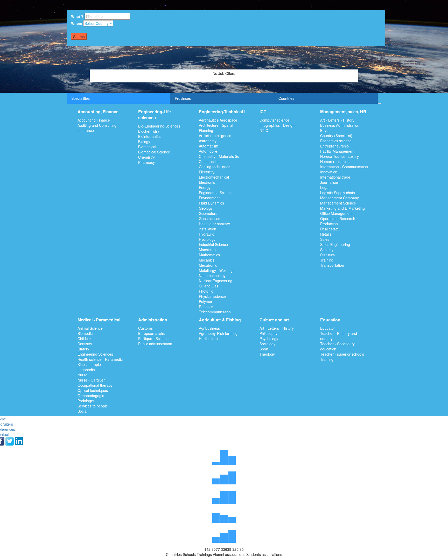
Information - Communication (344, 166)
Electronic (207, 182)
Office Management (336, 213)
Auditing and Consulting (97, 125)
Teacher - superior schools (342, 354)
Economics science (336, 140)
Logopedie (86, 369)
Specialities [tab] (80, 98)
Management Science (338, 203)
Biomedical (147, 146)
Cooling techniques (214, 166)
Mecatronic (208, 265)
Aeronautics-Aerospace (218, 120)
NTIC (264, 130)
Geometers (208, 213)
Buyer (325, 130)
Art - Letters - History (337, 120)
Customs (145, 328)
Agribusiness (209, 328)
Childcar (84, 338)
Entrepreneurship (334, 146)
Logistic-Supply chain (337, 192)
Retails (325, 234)
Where (76, 23)
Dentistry (85, 343)
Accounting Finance (94, 120)
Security (326, 249)
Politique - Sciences (154, 338)
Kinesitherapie (89, 364)
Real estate (329, 228)
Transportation (332, 265)
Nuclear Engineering (215, 280)
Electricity (206, 171)
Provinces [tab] (183, 98)
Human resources (334, 161)
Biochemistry (148, 131)
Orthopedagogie (91, 395)
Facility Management (337, 151)
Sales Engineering (335, 244)
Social (82, 411)
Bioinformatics (149, 136)
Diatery (83, 348)
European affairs (151, 333)
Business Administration (339, 125)
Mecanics (206, 260)
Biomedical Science (154, 151)
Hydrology (207, 239)
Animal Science (90, 328)
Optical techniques (93, 390)
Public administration (155, 343)
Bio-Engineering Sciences (159, 126)
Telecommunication (215, 311)
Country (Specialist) (336, 135)
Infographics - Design (277, 125)
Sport (264, 348)
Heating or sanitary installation (214, 226)
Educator (327, 328)
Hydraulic (206, 234)
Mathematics (209, 254)
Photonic (206, 291)
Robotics (206, 306)
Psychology (269, 338)
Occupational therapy (95, 385)
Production (329, 223)
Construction (209, 161)
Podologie (86, 400)
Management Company (339, 197)
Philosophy (268, 333)
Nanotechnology (212, 275)
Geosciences (209, 218)
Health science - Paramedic (100, 359)
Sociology (267, 343)
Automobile (208, 151)
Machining (207, 249)
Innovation (328, 171)
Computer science (274, 120)
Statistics (327, 254)
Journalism (329, 182)
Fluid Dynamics (211, 203)
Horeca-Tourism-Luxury (339, 156)
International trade (335, 177)
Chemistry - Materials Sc (219, 156)
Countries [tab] (286, 98)
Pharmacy (146, 162)
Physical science (212, 296)
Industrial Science (213, 244)
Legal (324, 187)
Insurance (86, 130)
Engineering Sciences (216, 192)
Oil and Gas (208, 285)
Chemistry (146, 157)
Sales (324, 239)
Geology (206, 208)
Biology (144, 141)
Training (326, 260)
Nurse (82, 374)
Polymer (205, 301)
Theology (267, 354)
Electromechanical (214, 177)
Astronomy (207, 140)
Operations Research (337, 218)
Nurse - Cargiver (91, 380)
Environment (209, 197)
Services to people (93, 405)
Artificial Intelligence (215, 135)
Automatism (208, 146)
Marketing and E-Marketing (342, 208)
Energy (205, 187)
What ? (77, 16)
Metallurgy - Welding (216, 270)
